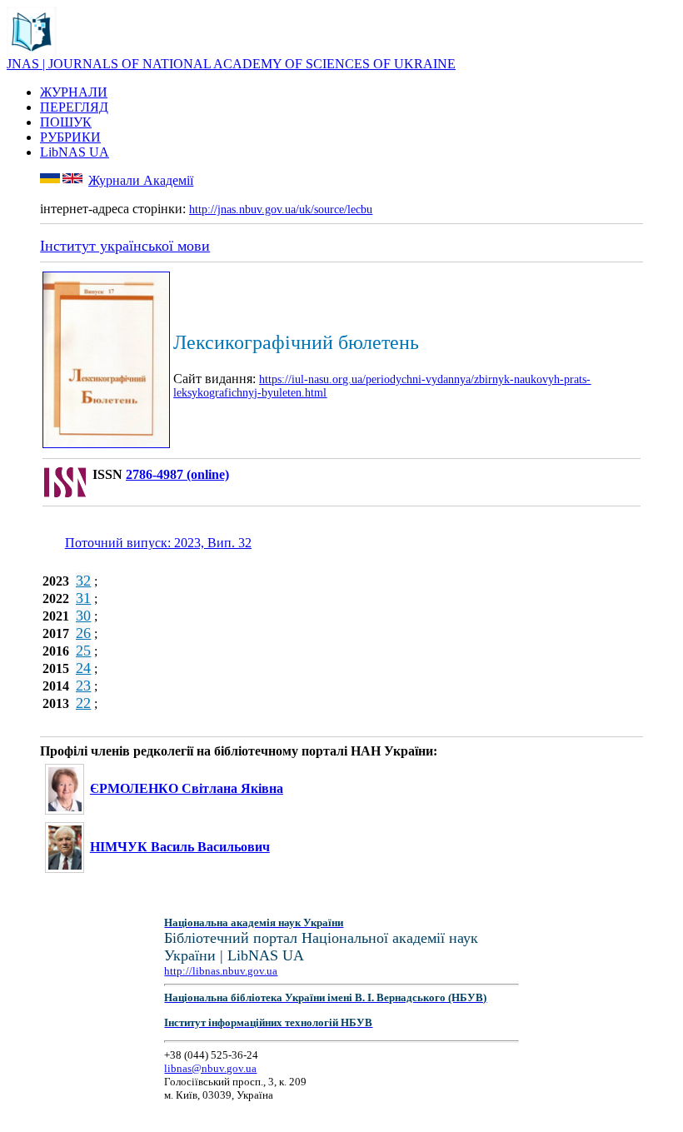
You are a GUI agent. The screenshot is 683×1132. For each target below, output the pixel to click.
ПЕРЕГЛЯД (74, 107)
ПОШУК (66, 122)
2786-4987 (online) (177, 474)
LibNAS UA (74, 152)
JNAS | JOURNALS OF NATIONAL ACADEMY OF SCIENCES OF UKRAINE (231, 64)
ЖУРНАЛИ (73, 92)
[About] (32, 52)
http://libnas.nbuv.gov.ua (220, 971)
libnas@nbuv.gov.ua (210, 1068)
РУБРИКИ (70, 137)
